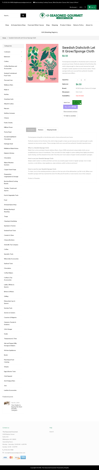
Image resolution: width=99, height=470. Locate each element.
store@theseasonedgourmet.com (15, 453)
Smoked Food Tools (10, 230)
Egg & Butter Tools (10, 371)
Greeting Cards (8, 99)
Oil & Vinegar (8, 329)
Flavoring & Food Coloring (9, 361)
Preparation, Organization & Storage (11, 175)
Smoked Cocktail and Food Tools (10, 74)
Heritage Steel (8, 144)
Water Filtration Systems (9, 164)
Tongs (6, 216)
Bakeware (7, 56)
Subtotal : (65, 84)
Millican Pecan (8, 127)
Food (5, 200)
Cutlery (6, 61)
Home (4, 38)
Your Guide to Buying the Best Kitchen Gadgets (16, 407)
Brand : (64, 88)
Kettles (6, 94)
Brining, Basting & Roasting (9, 210)
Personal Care (8, 80)
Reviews (40, 130)
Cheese (6, 118)
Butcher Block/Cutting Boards (11, 182)
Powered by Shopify (63, 467)
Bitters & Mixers (9, 291)
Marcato (6, 108)
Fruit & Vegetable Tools (11, 195)
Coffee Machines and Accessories (10, 67)
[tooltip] (80, 103)
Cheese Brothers (9, 240)
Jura (5, 385)
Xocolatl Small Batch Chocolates (10, 138)
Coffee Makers (8, 273)
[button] (77, 102)
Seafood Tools (8, 263)
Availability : (66, 95)
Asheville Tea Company (11, 244)
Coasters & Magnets (10, 317)
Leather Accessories (10, 390)
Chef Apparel (8, 376)
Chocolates (7, 158)
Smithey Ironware (9, 113)
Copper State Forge (10, 169)
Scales (6, 334)
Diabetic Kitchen (9, 153)
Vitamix (6, 367)
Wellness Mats (8, 85)
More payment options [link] (70, 111)
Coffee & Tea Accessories (8, 279)
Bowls (6, 355)
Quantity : (65, 79)
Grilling (6, 296)
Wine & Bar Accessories (11, 259)
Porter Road (7, 132)
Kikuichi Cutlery (9, 103)
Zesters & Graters (9, 312)
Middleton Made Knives (11, 148)
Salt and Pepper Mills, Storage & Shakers (10, 344)
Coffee (6, 249)
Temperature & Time (10, 338)
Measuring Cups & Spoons (9, 302)
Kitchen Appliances (10, 350)
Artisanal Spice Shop (10, 204)
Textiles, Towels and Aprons (10, 189)
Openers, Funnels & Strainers (10, 323)
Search (52, 431)
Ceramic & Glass (9, 235)
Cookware (7, 52)
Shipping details (52, 130)
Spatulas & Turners (10, 226)
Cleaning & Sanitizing (10, 221)
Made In (6, 89)
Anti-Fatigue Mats (9, 381)
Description (31, 130)
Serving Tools (8, 308)
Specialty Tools (8, 254)
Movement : (66, 92)
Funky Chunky (8, 122)
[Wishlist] (85, 7)
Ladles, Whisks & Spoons (9, 286)
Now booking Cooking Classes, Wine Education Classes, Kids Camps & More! (56, 2)
